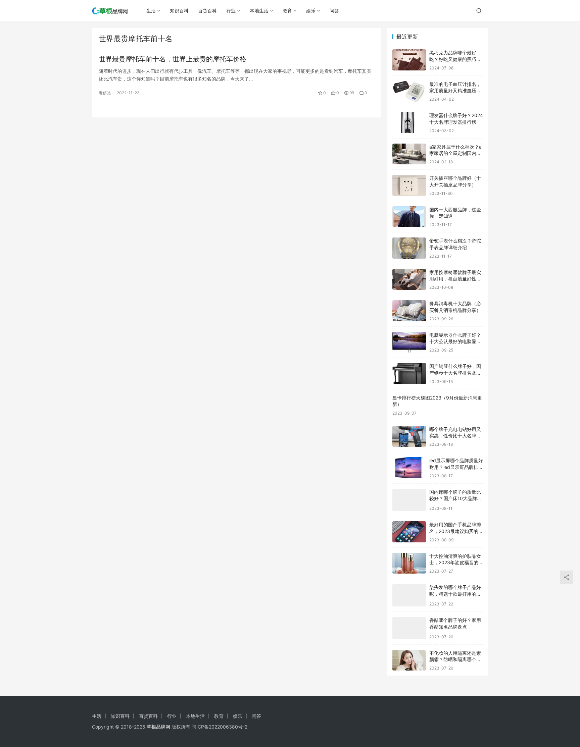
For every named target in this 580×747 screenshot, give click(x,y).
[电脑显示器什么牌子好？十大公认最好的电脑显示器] (409, 342)
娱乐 (311, 10)
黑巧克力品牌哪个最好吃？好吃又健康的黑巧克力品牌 (455, 59)
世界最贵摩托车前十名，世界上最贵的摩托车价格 (172, 59)
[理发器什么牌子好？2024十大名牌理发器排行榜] (409, 122)
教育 (287, 10)
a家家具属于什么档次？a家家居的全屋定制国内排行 (455, 153)
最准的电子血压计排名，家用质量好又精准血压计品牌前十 (455, 90)
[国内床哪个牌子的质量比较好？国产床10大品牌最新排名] (409, 500)
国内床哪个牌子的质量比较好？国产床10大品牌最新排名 (455, 498)
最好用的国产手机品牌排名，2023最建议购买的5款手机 (455, 531)
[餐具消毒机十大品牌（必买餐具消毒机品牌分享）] (409, 310)
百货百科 (207, 10)
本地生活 (259, 10)
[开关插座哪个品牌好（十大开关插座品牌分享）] (409, 185)
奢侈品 (105, 92)
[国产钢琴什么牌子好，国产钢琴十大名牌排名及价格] (409, 373)
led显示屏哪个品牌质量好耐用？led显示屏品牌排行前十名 (456, 467)
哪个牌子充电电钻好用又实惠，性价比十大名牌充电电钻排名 (455, 435)
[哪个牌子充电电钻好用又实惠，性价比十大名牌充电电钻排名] (409, 436)
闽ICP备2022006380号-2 (219, 727)
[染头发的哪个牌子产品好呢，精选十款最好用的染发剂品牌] (409, 595)
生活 (151, 10)
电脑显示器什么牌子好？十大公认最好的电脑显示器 (455, 341)
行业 (231, 10)
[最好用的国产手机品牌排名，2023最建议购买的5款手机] (409, 531)
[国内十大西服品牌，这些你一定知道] (409, 216)
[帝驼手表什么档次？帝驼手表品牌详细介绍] (409, 248)
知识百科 (179, 10)
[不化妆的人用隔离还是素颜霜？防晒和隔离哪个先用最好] (409, 660)
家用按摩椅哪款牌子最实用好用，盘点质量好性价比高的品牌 (455, 278)
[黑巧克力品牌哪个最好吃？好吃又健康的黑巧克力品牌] (409, 59)
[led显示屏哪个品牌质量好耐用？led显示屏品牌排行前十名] (409, 467)
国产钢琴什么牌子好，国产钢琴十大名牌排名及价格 (455, 372)
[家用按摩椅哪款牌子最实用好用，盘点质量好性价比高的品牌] (409, 279)
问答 (334, 10)
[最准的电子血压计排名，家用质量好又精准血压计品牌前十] (409, 91)
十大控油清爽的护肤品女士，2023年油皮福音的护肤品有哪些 (456, 562)
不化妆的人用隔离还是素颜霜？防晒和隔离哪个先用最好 (455, 659)
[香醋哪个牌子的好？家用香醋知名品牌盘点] (409, 628)
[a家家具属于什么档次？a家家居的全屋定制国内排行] (409, 154)
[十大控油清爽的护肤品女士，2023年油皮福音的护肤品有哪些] (409, 563)
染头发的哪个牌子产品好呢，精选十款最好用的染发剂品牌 (455, 593)
